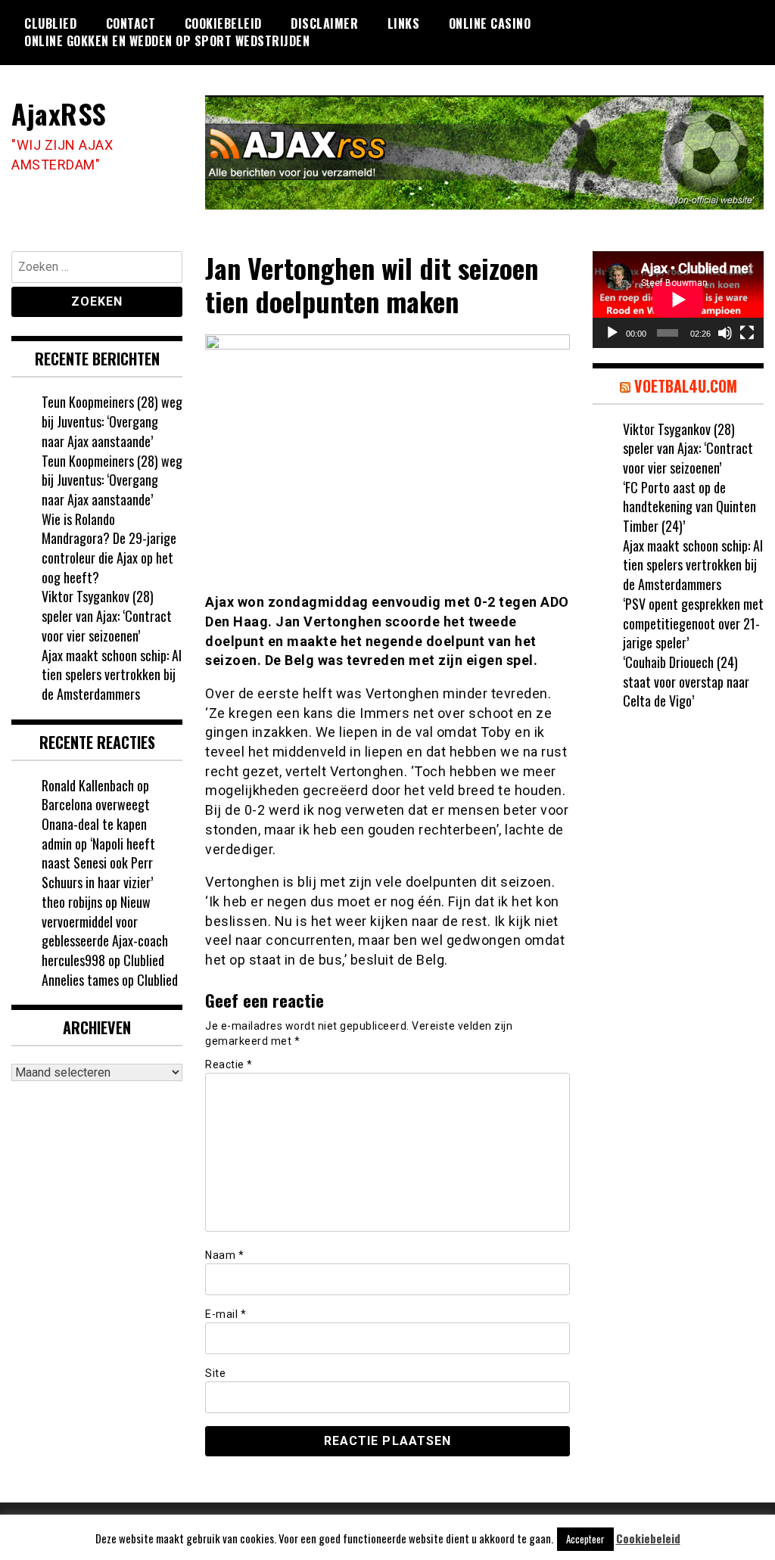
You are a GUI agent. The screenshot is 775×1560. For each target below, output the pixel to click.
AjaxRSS (59, 113)
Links (404, 23)
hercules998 (73, 960)
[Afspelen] (612, 332)
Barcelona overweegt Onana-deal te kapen (96, 814)
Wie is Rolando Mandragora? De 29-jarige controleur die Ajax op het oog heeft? (109, 548)
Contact (131, 23)
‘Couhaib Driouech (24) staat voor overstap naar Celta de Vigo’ (686, 681)
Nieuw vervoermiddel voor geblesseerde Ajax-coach (105, 921)
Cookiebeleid (223, 23)
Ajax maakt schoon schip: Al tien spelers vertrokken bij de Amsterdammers (112, 674)
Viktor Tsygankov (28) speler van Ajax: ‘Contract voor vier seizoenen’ (107, 615)
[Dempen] (725, 332)
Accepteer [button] (585, 1538)
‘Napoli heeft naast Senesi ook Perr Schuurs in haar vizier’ (98, 863)
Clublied (50, 23)
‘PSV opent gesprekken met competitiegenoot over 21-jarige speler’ (693, 623)
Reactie (229, 1064)
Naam (224, 1255)
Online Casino (490, 23)
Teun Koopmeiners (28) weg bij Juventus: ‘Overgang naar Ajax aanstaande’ (112, 421)
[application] (678, 299)
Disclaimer (324, 23)
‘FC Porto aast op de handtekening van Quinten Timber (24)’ (689, 506)
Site (215, 1373)
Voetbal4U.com (685, 385)
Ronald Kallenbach (88, 785)
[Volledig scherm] (747, 332)
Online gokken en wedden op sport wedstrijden (167, 41)
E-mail (225, 1314)
